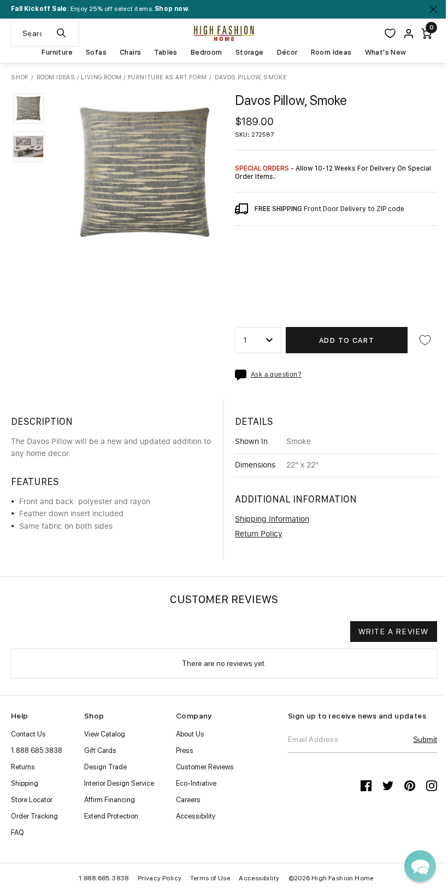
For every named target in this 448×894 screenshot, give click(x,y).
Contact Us (28, 734)
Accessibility (195, 816)
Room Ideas (331, 52)
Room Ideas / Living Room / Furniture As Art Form (122, 77)
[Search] (61, 33)
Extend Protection (111, 816)
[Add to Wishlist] (425, 340)
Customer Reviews (205, 767)
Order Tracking (34, 816)
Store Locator (31, 800)
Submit (425, 739)
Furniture (57, 52)
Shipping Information (272, 519)
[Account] (408, 34)
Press (184, 750)
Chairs (130, 52)
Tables (165, 52)
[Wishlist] (390, 33)
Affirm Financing (109, 800)
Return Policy (258, 534)
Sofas (96, 52)
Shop (19, 77)
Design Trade (105, 767)
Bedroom (206, 52)
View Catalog (104, 734)
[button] (28, 108)
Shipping (24, 783)
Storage (249, 52)
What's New (385, 52)
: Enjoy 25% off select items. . (100, 9)
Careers (188, 800)
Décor (287, 52)
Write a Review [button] (393, 631)
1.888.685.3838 (36, 750)
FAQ (17, 832)
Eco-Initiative (196, 783)
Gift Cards (100, 750)
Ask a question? (276, 374)
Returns (23, 767)
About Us (190, 734)
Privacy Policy (160, 878)
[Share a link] (243, 375)
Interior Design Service (119, 783)
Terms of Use (210, 878)
